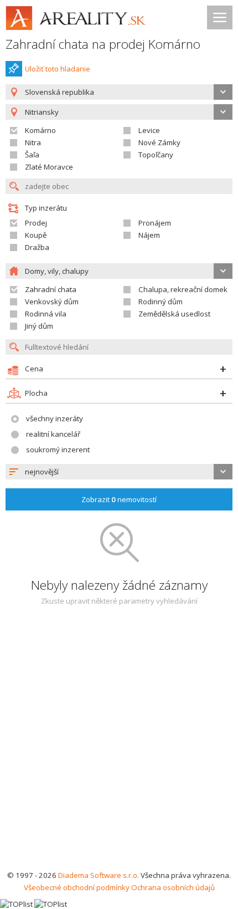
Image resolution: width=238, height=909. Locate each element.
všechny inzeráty (54, 418)
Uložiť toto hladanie (57, 69)
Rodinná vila (45, 314)
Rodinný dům (160, 302)
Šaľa (32, 155)
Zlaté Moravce (49, 167)
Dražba (37, 247)
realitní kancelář (53, 434)
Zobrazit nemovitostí (119, 499)
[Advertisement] (119, 744)
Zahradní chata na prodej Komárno (103, 44)
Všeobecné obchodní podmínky (77, 887)
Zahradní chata (50, 289)
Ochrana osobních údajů (173, 887)
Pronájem (154, 223)
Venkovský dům (52, 302)
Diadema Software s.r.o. (98, 875)
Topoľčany (155, 155)
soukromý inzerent (58, 450)
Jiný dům (39, 326)
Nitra (33, 142)
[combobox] (119, 92)
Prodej (36, 223)
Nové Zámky (159, 142)
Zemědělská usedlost (174, 314)
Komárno (40, 130)
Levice (149, 130)
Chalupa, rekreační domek (182, 289)
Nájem (149, 235)
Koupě (35, 235)
